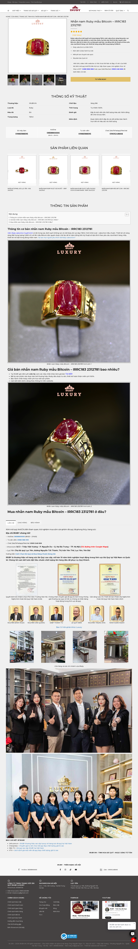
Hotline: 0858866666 (29, 869)
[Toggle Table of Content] (125, 214)
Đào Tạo (93, 2)
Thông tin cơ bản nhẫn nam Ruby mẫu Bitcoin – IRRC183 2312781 (33, 217)
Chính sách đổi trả (14, 915)
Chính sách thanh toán (15, 905)
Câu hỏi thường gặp (14, 924)
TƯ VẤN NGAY (100, 79)
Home (8, 16)
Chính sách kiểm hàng (15, 911)
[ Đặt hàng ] (77, 35)
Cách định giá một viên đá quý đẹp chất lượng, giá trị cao (36, 850)
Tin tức (82, 2)
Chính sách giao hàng (15, 908)
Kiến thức (105, 2)
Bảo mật (56, 905)
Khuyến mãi (43, 908)
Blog (115, 2)
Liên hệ (41, 911)
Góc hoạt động (44, 905)
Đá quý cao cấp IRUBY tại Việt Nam (30, 848)
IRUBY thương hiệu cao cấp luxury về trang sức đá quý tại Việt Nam (46, 843)
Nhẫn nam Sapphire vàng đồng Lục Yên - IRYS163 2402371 (115, 189)
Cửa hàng (14, 16)
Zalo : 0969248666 (111, 869)
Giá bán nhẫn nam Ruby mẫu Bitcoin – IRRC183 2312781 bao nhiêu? (34, 220)
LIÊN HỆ (11, 523)
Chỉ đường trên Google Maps (94, 547)
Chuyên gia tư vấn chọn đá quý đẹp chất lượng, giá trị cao (41, 846)
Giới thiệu (15, 10)
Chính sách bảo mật (14, 902)
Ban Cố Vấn (109, 10)
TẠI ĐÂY (69, 374)
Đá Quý (43, 10)
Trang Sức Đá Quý (30, 10)
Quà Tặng (119, 10)
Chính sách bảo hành (15, 918)
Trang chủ (42, 902)
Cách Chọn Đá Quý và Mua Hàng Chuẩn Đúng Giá (35, 554)
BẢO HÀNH (35, 522)
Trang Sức (55, 10)
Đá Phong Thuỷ (95, 10)
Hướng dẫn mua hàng (15, 921)
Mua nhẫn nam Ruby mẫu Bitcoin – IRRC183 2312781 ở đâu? (31, 222)
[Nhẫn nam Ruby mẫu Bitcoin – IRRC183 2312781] (13, 80)
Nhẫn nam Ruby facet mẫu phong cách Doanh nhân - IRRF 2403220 (51, 189)
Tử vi (40, 915)
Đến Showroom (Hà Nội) (16, 927)
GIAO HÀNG (22, 522)
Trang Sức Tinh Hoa (27, 16)
